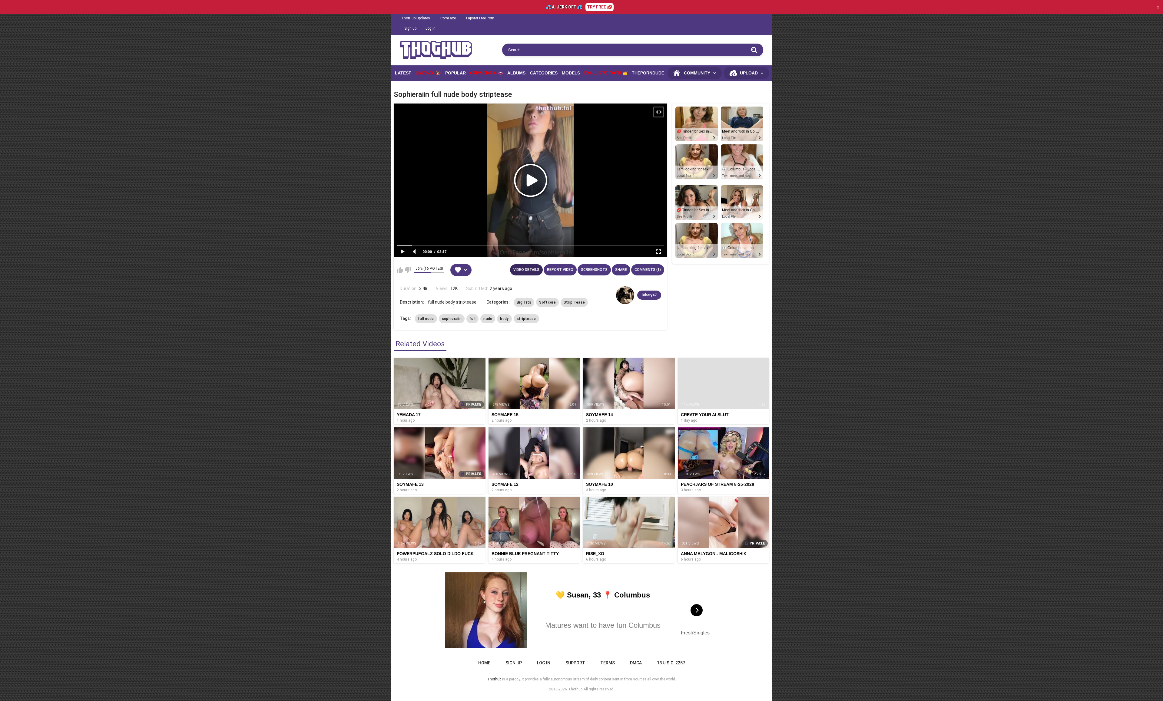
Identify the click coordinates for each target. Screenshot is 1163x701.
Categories (544, 73)
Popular (455, 73)
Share (621, 270)
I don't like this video (408, 270)
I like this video (400, 270)
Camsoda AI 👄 (486, 73)
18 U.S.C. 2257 (671, 662)
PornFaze (448, 18)
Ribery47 (649, 295)
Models (571, 73)
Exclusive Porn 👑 (606, 73)
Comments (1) (648, 270)
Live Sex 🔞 (428, 73)
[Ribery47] (625, 295)
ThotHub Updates (415, 18)
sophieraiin (452, 319)
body (504, 319)
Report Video (560, 270)
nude (487, 319)
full (472, 319)
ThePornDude (648, 73)
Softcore (547, 302)
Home (484, 662)
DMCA (636, 662)
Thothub (575, 689)
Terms (607, 662)
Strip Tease (574, 302)
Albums (516, 73)
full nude (426, 319)
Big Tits (524, 302)
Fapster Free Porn (480, 18)
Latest (403, 73)
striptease (526, 319)
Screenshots (594, 270)
